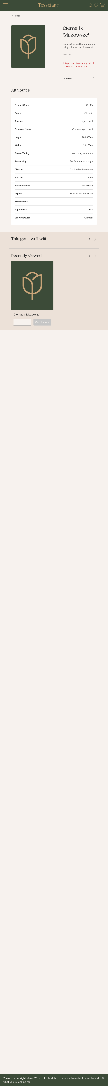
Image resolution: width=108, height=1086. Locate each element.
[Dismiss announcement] (103, 1078)
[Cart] (102, 5)
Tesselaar (48, 5)
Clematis (88, 217)
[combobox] (22, 322)
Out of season (42, 322)
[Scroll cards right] (95, 239)
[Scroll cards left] (89, 239)
